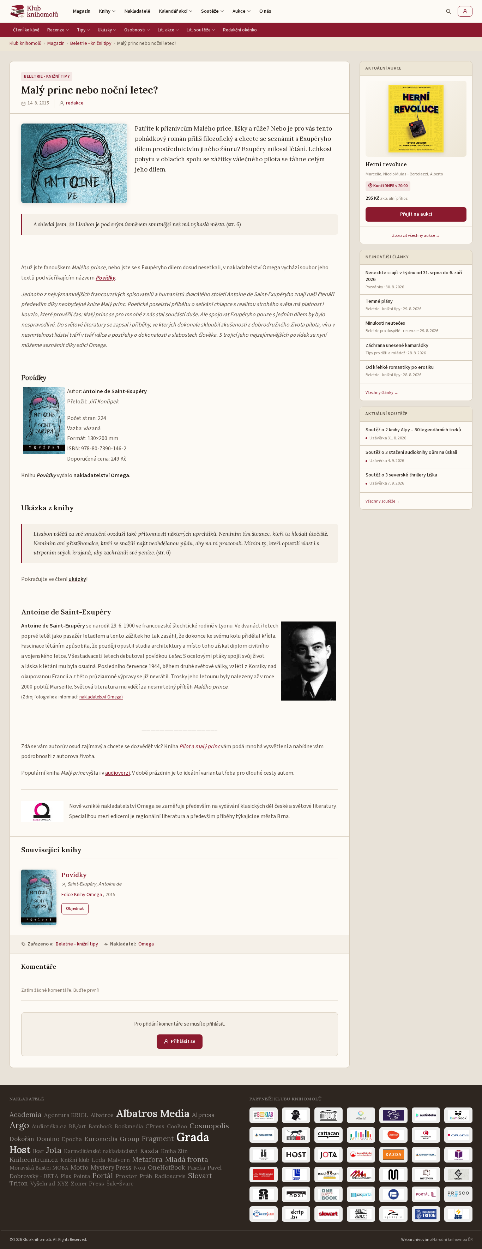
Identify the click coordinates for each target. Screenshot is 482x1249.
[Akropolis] (328, 1115)
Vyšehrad (42, 1183)
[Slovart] (328, 1214)
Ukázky (105, 30)
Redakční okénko (240, 30)
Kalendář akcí (173, 11)
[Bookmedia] (263, 1135)
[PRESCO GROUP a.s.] (458, 1194)
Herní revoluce (386, 164)
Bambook (100, 1126)
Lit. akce (166, 30)
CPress (154, 1126)
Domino (48, 1139)
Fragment (158, 1138)
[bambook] (458, 1115)
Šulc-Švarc (120, 1183)
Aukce (239, 11)
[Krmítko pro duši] (263, 1174)
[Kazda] (393, 1155)
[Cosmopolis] (361, 1135)
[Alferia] (361, 1115)
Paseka (196, 1167)
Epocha (72, 1138)
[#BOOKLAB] (263, 1115)
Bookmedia (129, 1126)
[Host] (296, 1155)
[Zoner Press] (458, 1214)
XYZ (63, 1183)
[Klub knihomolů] (34, 11)
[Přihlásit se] (465, 11)
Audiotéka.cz (49, 1126)
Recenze (56, 30)
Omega (146, 944)
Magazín (81, 11)
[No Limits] (263, 1194)
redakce (75, 103)
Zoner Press (87, 1183)
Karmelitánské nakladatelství (101, 1151)
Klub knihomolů (26, 43)
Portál (102, 1175)
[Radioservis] (263, 1214)
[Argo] (393, 1115)
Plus (66, 1176)
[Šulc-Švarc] (361, 1214)
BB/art (77, 1126)
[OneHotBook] (328, 1194)
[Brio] (296, 1135)
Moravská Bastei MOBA (39, 1167)
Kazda (149, 1151)
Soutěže (210, 11)
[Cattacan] (328, 1135)
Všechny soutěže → (383, 501)
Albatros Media (152, 1113)
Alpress (203, 1115)
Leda (98, 1159)
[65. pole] (296, 1115)
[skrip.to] (296, 1214)
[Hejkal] (263, 1155)
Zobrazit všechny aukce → (416, 236)
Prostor (126, 1175)
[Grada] (458, 1135)
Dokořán (22, 1139)
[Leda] (296, 1174)
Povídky (105, 278)
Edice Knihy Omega (81, 894)
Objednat (75, 909)
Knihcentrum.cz (34, 1159)
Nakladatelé (137, 11)
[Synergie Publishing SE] (393, 1214)
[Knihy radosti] (458, 1155)
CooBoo (177, 1126)
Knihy (104, 11)
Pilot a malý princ (199, 746)
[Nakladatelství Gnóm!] (458, 1174)
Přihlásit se (183, 1041)
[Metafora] (426, 1174)
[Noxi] (296, 1194)
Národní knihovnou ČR (452, 1240)
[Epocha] (426, 1135)
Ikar (38, 1150)
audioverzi (117, 773)
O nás (265, 11)
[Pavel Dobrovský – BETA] (393, 1194)
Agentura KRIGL (66, 1114)
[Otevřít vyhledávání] (448, 11)
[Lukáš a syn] (328, 1174)
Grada (192, 1137)
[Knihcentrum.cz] (426, 1155)
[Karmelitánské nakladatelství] (361, 1155)
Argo (19, 1125)
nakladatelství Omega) (101, 696)
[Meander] (393, 1174)
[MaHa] (361, 1174)
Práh (145, 1175)
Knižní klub (74, 1159)
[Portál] (426, 1194)
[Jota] (328, 1155)
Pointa (81, 1176)
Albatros (102, 1114)
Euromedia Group (111, 1139)
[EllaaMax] (393, 1135)
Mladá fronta (186, 1159)
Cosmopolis (209, 1125)
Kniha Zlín (174, 1150)
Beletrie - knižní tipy (91, 43)
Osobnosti (134, 30)
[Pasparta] (361, 1194)
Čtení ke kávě (26, 30)
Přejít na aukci (416, 214)
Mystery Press (111, 1167)
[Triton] (426, 1214)
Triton (19, 1183)
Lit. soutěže (199, 30)
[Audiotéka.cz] (426, 1115)
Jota (53, 1150)
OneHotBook (166, 1167)
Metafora (147, 1159)
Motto (79, 1167)
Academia (26, 1114)
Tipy (81, 30)
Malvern (119, 1159)
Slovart (200, 1175)
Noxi (139, 1167)
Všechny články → (382, 393)
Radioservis (170, 1175)
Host (20, 1149)
